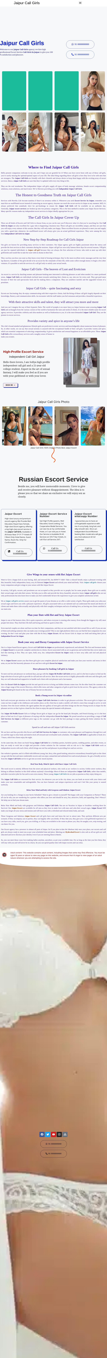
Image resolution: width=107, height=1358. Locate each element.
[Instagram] (59, 1134)
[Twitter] (47, 1134)
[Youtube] (53, 1134)
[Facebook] (42, 1134)
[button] (80, 2)
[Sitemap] (65, 1134)
